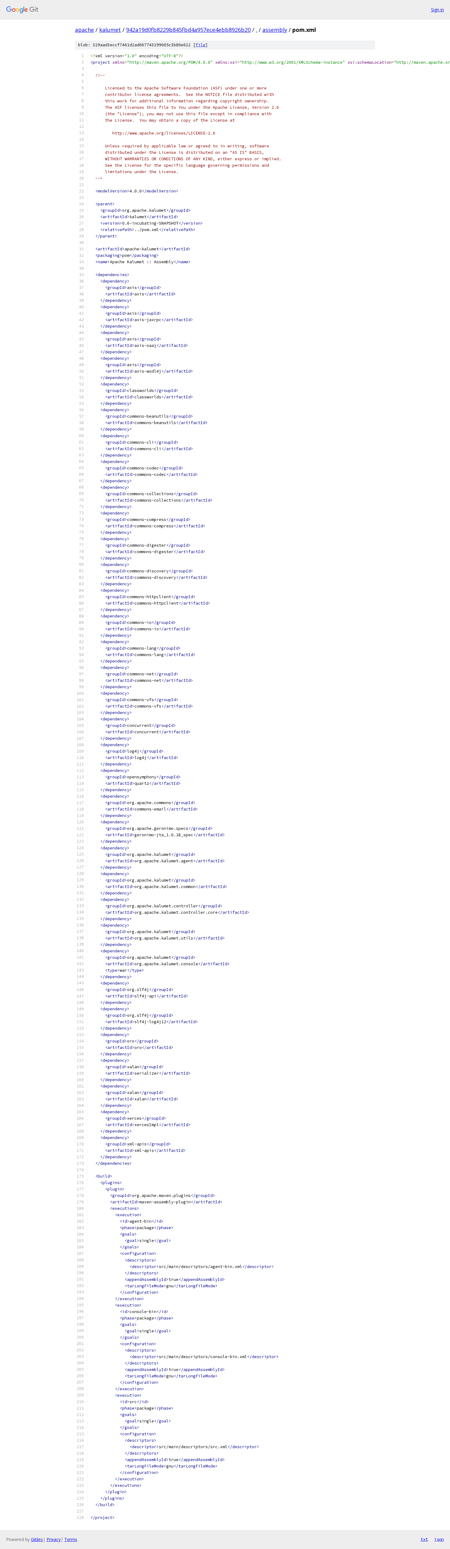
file (200, 44)
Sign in (437, 10)
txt (424, 1539)
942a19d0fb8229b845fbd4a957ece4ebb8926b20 (188, 29)
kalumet (110, 29)
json (439, 1539)
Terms (70, 1539)
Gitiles (37, 1539)
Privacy (54, 1539)
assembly (274, 29)
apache (84, 29)
